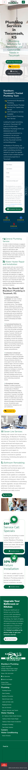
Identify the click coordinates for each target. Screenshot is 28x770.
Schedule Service (15, 209)
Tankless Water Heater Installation (11, 722)
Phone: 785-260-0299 (7, 673)
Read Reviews (6, 221)
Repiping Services (6, 705)
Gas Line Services (6, 707)
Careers (4, 730)
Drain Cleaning (6, 693)
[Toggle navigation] (4, 2)
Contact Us (15, 67)
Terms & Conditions (6, 684)
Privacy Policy (4, 682)
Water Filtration (6, 736)
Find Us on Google (7, 679)
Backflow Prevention (7, 696)
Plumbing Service (6, 690)
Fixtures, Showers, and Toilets (10, 710)
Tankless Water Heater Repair (10, 719)
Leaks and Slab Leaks (8, 702)
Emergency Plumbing (7, 724)
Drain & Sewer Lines (7, 699)
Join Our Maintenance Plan (14, 72)
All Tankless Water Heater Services (11, 716)
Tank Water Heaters (7, 727)
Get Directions (6, 676)
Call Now (7, 495)
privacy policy (14, 204)
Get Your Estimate (14, 62)
